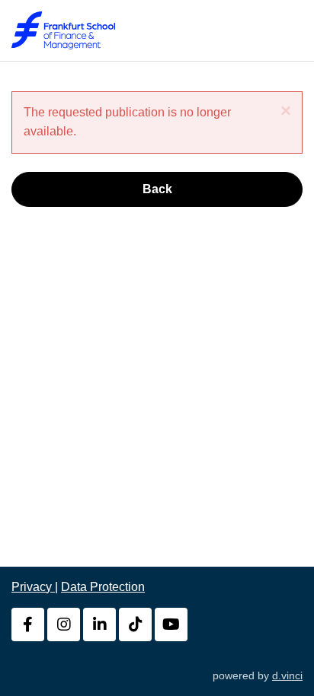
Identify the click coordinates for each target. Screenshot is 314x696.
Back (157, 189)
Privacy (33, 586)
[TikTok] (135, 624)
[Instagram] (63, 624)
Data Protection (103, 586)
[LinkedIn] (99, 624)
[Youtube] (171, 624)
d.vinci (287, 675)
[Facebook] (27, 624)
